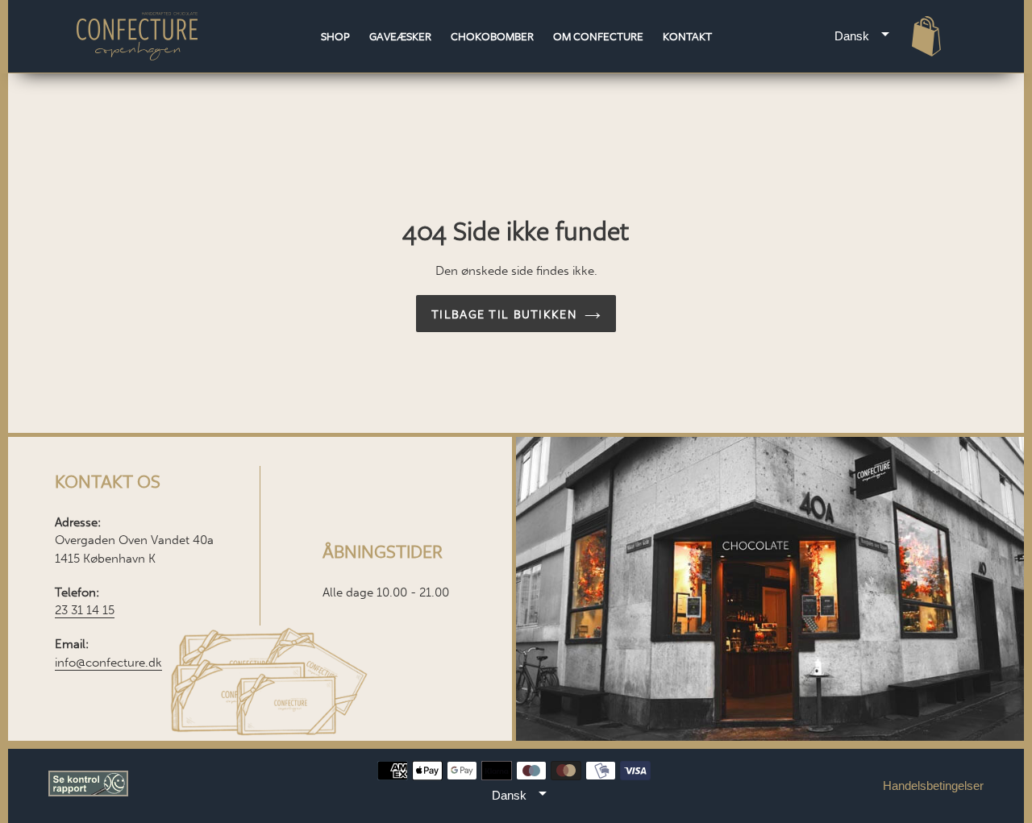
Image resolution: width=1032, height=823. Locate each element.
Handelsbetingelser (933, 785)
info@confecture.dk (108, 662)
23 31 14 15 (84, 610)
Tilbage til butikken (503, 313)
